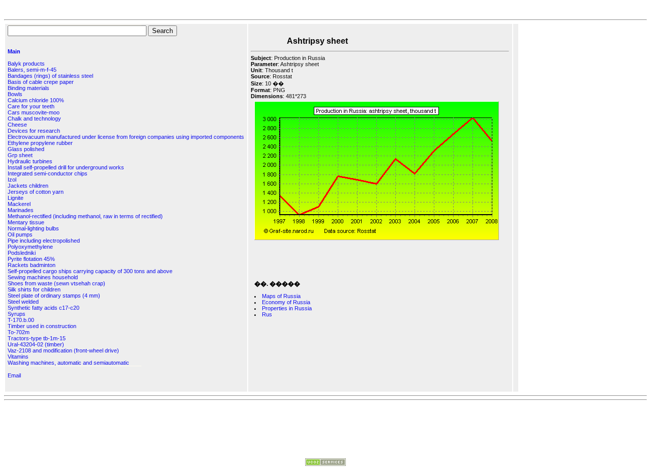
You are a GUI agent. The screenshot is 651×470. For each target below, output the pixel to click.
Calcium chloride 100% (36, 100)
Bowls (15, 94)
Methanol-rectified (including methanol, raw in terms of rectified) (85, 216)
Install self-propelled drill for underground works (66, 167)
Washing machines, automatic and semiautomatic (68, 363)
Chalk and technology (34, 118)
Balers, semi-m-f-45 (32, 70)
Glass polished (26, 149)
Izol (12, 180)
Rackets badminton (31, 265)
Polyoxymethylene (30, 247)
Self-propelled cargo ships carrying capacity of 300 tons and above (90, 271)
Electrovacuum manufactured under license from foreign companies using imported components (126, 137)
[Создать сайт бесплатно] (325, 464)
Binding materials (28, 88)
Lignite (15, 198)
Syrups (16, 314)
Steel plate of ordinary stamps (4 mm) (54, 295)
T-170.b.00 (21, 320)
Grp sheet (20, 155)
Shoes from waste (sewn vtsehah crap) (56, 283)
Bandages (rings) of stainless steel (50, 76)
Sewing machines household (43, 277)
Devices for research (34, 131)
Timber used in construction (42, 326)
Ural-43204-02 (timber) (36, 344)
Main (14, 51)
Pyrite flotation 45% (31, 259)
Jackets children (28, 186)
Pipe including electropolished (44, 241)
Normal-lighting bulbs (33, 228)
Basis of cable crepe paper (41, 82)
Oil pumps (20, 234)
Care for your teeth (31, 106)
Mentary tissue (26, 222)
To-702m (18, 332)
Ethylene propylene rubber (40, 143)
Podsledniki (22, 253)
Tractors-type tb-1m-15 (37, 338)
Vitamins (18, 357)
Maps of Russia (281, 296)
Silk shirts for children (34, 289)
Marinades (21, 210)
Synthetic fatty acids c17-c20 (43, 308)
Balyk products (26, 64)
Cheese (17, 125)
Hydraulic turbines (30, 161)
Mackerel (19, 204)
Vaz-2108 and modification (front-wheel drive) (63, 350)
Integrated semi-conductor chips (47, 173)
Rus (267, 314)
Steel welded (23, 302)
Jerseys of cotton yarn (36, 192)
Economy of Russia (286, 302)
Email (14, 375)
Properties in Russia (287, 308)
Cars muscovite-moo (34, 112)
